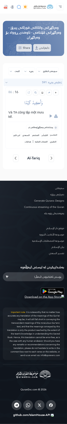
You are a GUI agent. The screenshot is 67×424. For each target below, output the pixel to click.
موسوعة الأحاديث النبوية (51, 234)
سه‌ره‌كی (59, 188)
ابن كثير (16, 135)
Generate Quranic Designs (49, 200)
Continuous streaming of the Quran (44, 207)
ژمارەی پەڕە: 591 (52, 82)
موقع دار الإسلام (55, 228)
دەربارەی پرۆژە (57, 194)
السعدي (26, 135)
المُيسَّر (45, 135)
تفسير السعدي (56, 253)
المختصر (35, 135)
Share (26, 47)
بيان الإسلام (58, 247)
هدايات (28, 142)
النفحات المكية (41, 142)
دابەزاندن (43, 47)
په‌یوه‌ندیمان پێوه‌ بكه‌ (54, 213)
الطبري (53, 142)
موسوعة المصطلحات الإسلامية (48, 240)
